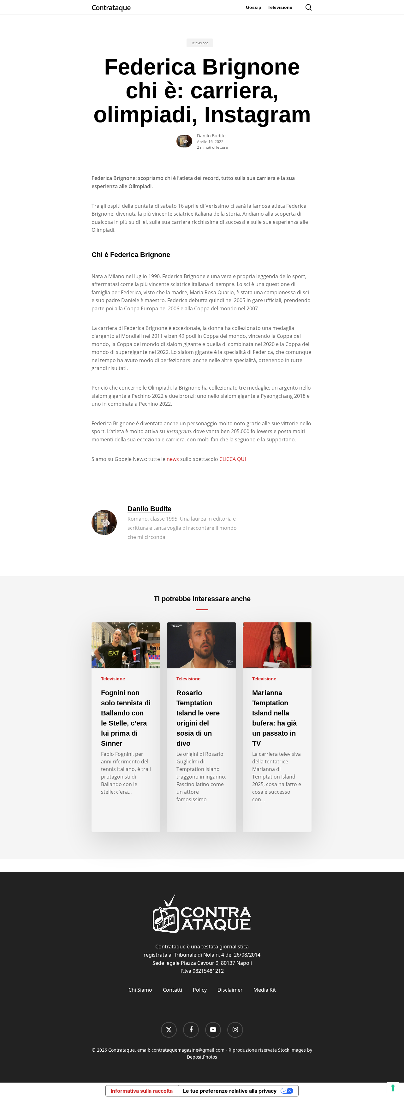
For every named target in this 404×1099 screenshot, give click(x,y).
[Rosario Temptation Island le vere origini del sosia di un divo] (201, 727)
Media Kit (264, 989)
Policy (200, 989)
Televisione (199, 43)
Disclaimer (230, 989)
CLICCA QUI (232, 459)
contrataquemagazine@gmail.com (188, 1050)
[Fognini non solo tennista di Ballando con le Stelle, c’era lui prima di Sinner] (126, 727)
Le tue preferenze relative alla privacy (229, 1091)
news (173, 459)
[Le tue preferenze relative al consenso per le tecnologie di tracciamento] (393, 1088)
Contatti (172, 989)
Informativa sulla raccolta (142, 1091)
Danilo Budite (211, 136)
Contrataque (111, 7)
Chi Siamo (140, 989)
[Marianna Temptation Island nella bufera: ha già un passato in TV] (277, 727)
